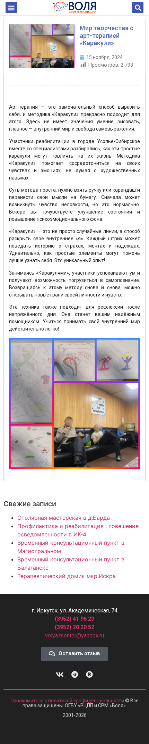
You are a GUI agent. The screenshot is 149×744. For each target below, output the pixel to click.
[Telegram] (74, 675)
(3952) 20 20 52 (74, 627)
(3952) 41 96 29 (74, 619)
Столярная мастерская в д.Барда (63, 517)
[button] (11, 7)
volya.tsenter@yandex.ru (74, 635)
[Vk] (60, 675)
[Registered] (89, 675)
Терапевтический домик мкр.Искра (66, 575)
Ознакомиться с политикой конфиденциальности (67, 700)
